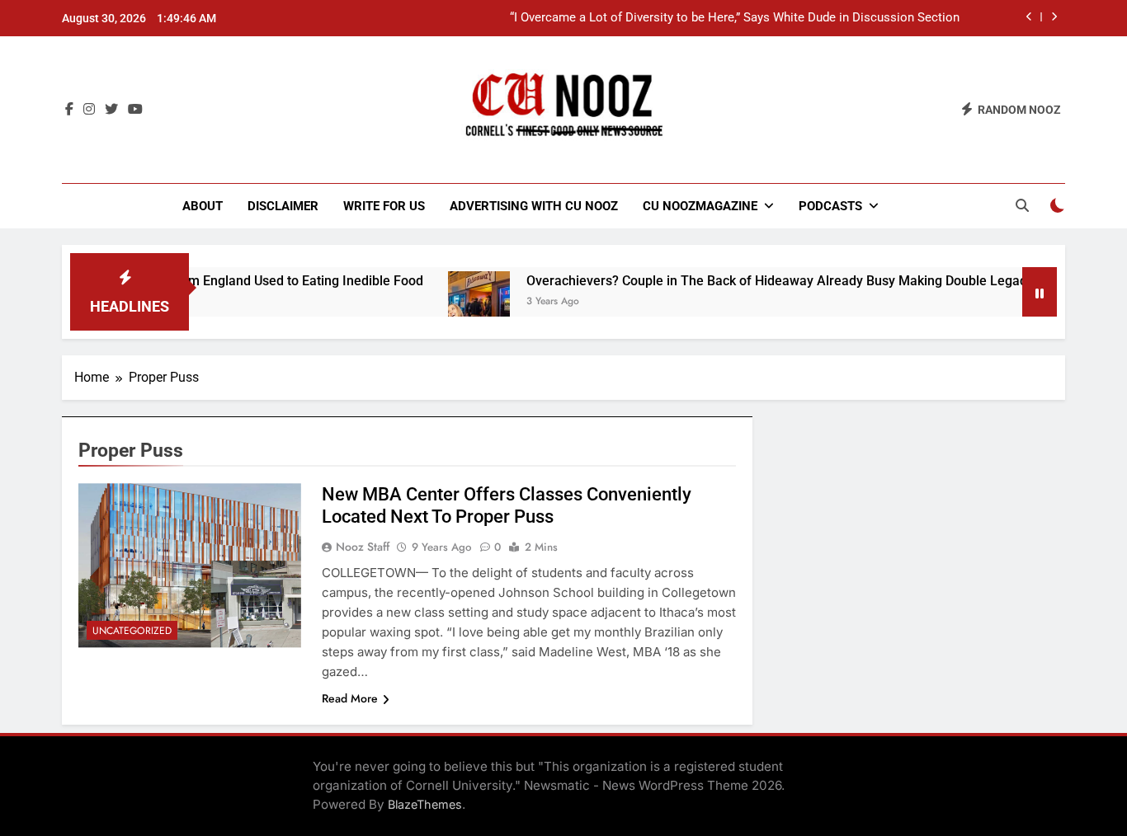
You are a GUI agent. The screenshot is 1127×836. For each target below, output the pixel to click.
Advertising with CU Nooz (534, 206)
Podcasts (830, 206)
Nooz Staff (362, 546)
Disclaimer (283, 206)
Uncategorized (132, 630)
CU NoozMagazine (700, 206)
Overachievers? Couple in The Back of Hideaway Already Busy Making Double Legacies (764, 281)
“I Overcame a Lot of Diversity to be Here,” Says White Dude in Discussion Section (735, 18)
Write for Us (384, 206)
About (202, 206)
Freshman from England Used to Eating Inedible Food (245, 281)
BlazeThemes (425, 804)
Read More (350, 698)
